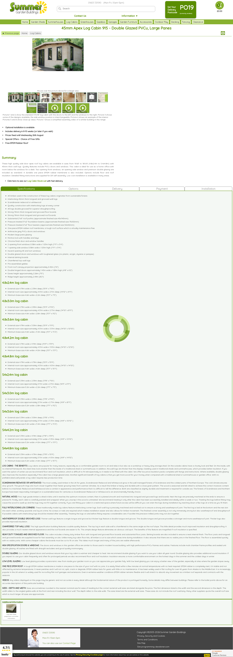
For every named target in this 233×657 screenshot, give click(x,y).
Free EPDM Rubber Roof (16, 143)
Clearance (198, 22)
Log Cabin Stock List (36, 181)
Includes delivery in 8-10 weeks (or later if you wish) (29, 131)
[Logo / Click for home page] (28, 7)
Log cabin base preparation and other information (11, 616)
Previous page (10, 33)
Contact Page (69, 643)
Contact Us (80, 15)
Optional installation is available (20, 127)
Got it (207, 655)
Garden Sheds (38, 22)
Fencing (186, 22)
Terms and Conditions (147, 639)
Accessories (146, 22)
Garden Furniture (128, 22)
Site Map (141, 643)
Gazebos (101, 22)
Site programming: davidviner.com (153, 646)
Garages (112, 22)
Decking (175, 22)
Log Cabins (72, 22)
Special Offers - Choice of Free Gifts (22, 139)
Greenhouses (87, 22)
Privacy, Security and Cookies (151, 636)
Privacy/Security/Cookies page (89, 655)
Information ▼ (130, 15)
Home (25, 22)
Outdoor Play (161, 22)
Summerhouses (55, 22)
